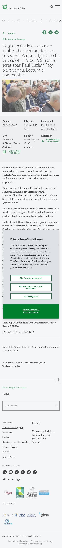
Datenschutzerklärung (31, 310)
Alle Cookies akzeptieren (31, 278)
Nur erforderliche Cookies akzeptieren (31, 287)
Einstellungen (30, 296)
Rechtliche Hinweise (31, 312)
